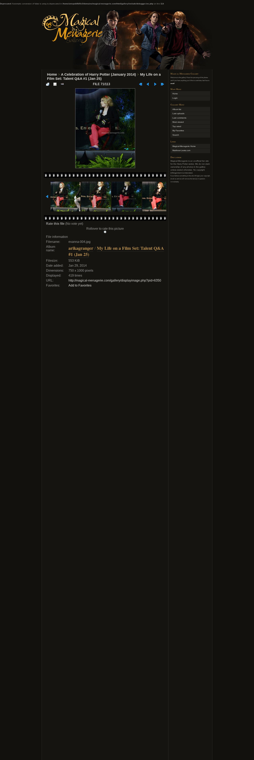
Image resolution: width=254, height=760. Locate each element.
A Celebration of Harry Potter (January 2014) (98, 74)
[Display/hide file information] (55, 84)
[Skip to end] (162, 84)
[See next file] (155, 84)
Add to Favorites (79, 285)
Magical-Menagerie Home (184, 146)
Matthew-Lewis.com (181, 150)
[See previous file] (147, 84)
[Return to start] (140, 84)
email (172, 83)
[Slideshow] (62, 84)
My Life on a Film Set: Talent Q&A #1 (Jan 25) (116, 251)
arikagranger (80, 248)
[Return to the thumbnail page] (47, 84)
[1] (105, 232)
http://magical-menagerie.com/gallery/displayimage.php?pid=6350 (114, 280)
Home (52, 74)
